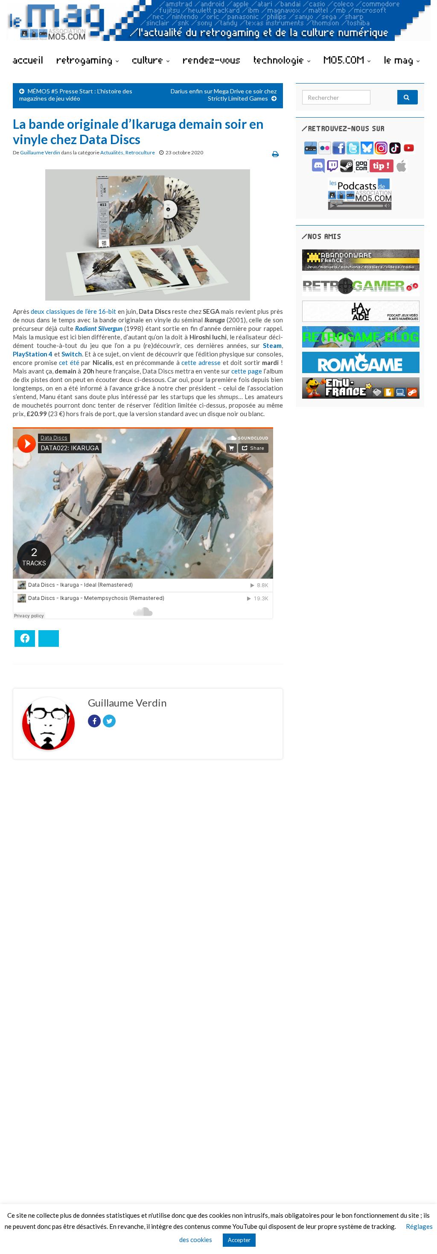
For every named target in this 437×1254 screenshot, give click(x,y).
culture (149, 60)
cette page (246, 371)
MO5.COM (345, 60)
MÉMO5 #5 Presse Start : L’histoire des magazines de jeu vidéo (75, 94)
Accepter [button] (239, 1240)
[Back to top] (417, 1234)
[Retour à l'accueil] (218, 24)
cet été (69, 362)
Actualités (111, 152)
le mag (400, 60)
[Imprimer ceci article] (275, 154)
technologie (280, 60)
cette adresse (201, 362)
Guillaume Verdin (40, 152)
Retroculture (140, 152)
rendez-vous (212, 60)
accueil (28, 60)
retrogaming (86, 60)
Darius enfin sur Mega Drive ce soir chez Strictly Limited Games (224, 94)
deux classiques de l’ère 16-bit (73, 311)
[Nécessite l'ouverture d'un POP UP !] (360, 193)
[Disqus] (148, 883)
